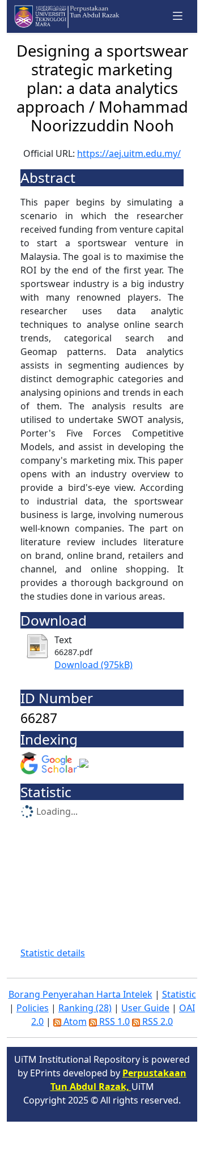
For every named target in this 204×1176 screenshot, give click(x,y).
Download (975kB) (93, 664)
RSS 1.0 (113, 1021)
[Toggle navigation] (177, 16)
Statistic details (52, 953)
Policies (32, 1008)
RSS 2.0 (156, 1021)
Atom (74, 1021)
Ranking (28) (85, 1008)
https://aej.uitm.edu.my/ (129, 153)
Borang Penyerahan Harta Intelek (80, 994)
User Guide (145, 1008)
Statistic (179, 994)
